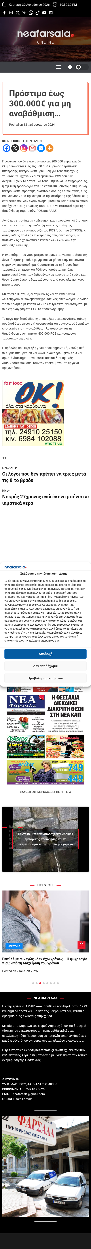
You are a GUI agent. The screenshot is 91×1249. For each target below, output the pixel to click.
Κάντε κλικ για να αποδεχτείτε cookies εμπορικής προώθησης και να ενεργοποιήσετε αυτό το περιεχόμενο (45, 839)
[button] (9, 942)
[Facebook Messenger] (41, 148)
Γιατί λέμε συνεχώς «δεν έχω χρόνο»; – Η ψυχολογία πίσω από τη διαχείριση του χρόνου (44, 961)
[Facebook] (6, 148)
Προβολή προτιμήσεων (45, 678)
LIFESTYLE (14, 946)
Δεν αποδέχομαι (45, 666)
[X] (15, 148)
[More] (49, 148)
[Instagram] (24, 148)
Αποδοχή (46, 654)
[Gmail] (32, 148)
